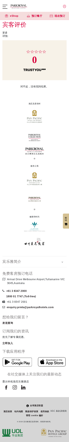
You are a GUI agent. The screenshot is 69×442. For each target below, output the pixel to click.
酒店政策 (8, 411)
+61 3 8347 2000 (16, 291)
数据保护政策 (31, 411)
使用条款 (45, 411)
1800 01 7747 (21, 296)
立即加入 (7, 343)
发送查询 (7, 323)
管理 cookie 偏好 (34, 415)
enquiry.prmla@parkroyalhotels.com (30, 307)
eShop (14, 16)
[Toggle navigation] (6, 7)
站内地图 (18, 411)
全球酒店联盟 (36, 405)
